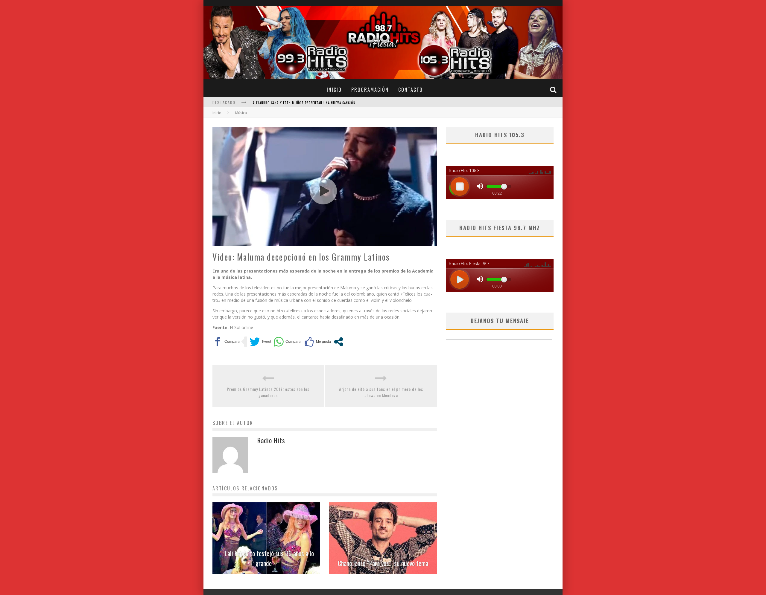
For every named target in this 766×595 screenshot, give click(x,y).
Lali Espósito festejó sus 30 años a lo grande (269, 558)
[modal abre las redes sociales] (338, 341)
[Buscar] (553, 89)
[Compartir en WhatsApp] (287, 341)
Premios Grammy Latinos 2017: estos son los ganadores (268, 392)
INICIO (334, 89)
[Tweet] (260, 341)
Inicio (216, 112)
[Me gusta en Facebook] (317, 341)
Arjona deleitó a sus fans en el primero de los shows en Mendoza (381, 392)
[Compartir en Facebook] (226, 341)
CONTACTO (410, 89)
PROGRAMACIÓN (370, 89)
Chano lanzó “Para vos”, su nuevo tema (383, 563)
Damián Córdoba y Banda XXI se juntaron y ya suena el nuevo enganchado (316, 102)
